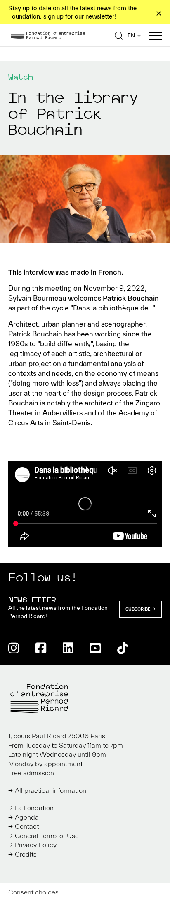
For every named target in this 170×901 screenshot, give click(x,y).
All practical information (50, 790)
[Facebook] (40, 648)
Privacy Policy (36, 844)
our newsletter (94, 16)
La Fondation (34, 807)
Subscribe (138, 609)
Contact (27, 826)
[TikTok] (122, 648)
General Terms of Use (47, 835)
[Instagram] (13, 648)
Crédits (26, 854)
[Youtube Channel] (95, 648)
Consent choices (33, 892)
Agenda (27, 817)
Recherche (119, 35)
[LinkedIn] (68, 648)
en (131, 35)
